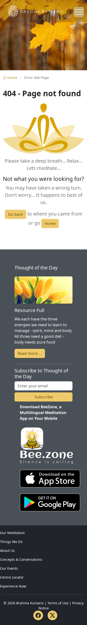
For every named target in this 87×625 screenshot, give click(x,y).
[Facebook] (38, 615)
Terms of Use (57, 603)
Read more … (30, 353)
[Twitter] (52, 615)
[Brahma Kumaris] (33, 10)
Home (12, 77)
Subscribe (44, 397)
